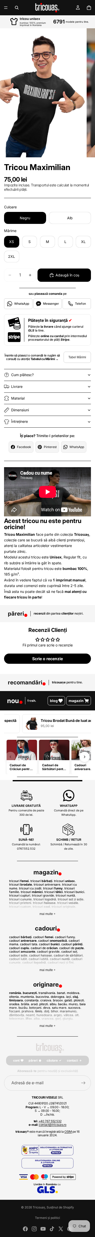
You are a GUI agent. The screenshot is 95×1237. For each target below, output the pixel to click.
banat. (61, 993)
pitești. (44, 1004)
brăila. (25, 1004)
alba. (37, 1019)
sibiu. (53, 1004)
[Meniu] (6, 8)
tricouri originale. (64, 907)
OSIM (68, 1131)
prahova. (28, 1011)
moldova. (73, 993)
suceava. (74, 1008)
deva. (47, 1008)
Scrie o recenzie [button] (47, 658)
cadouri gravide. (49, 951)
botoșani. (35, 1008)
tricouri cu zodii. (30, 888)
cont (16, 1060)
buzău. (23, 1008)
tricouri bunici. (74, 892)
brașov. (58, 1000)
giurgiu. (68, 1019)
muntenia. (28, 997)
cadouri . (20, 937)
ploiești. (79, 1000)
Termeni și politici (47, 1218)
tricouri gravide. (43, 895)
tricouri (20, 884)
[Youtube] (43, 1229)
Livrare (17, 386)
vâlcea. (69, 1015)
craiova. (46, 1000)
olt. (77, 1015)
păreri (33, 1060)
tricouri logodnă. (45, 899)
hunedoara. (44, 1015)
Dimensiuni (20, 410)
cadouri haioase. (41, 955)
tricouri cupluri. (20, 895)
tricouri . (19, 881)
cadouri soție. (18, 955)
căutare (52, 1060)
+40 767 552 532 (50, 1121)
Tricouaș (39, 1207)
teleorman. (17, 1019)
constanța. (32, 1000)
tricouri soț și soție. (71, 899)
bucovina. (43, 997)
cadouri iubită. (39, 959)
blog (54, 700)
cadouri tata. (29, 944)
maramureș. (69, 1011)
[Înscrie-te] (83, 1083)
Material (18, 398)
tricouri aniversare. (47, 884)
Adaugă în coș (67, 275)
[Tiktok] (52, 1229)
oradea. (14, 1004)
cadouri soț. (69, 951)
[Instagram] (34, 1229)
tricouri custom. (20, 907)
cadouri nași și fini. (61, 962)
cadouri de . (45, 948)
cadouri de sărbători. (69, 955)
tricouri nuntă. (66, 895)
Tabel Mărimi (77, 357)
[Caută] (16, 7)
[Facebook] (25, 1229)
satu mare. (59, 1008)
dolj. (47, 1011)
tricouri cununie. (21, 899)
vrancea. (48, 1019)
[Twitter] (61, 1229)
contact (72, 1060)
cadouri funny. (65, 937)
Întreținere (19, 421)
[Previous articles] (10, 757)
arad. (35, 1004)
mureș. (74, 1004)
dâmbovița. (17, 1015)
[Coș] (88, 7)
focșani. (15, 1011)
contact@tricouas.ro (52, 1125)
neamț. (31, 1015)
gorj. (58, 1019)
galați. (68, 1000)
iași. (69, 997)
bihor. (55, 1011)
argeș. (58, 1015)
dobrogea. (58, 997)
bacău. (63, 1004)
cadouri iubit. (18, 959)
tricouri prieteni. (20, 903)
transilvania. (47, 993)
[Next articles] (85, 757)
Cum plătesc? (22, 375)
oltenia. (14, 997)
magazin (76, 700)
